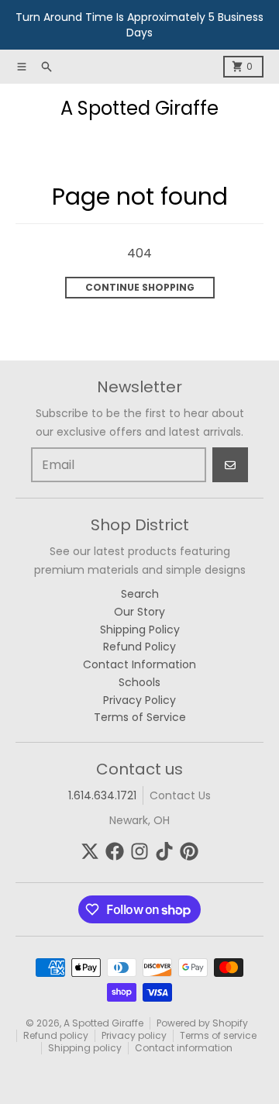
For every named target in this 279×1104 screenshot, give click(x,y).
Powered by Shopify (202, 1023)
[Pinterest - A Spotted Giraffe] (189, 851)
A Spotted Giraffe (139, 108)
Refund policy (55, 1035)
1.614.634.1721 (102, 795)
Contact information (183, 1047)
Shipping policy (85, 1047)
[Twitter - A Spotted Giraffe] (90, 851)
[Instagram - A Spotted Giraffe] (139, 851)
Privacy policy (134, 1035)
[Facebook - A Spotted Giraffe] (114, 851)
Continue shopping (140, 287)
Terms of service (218, 1035)
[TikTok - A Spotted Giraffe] (164, 851)
